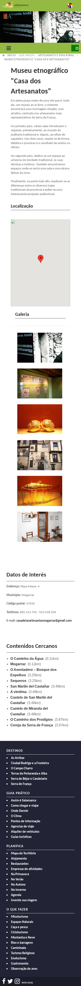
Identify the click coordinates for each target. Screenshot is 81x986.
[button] (40, 259)
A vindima (18, 692)
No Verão (17, 879)
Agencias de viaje (22, 826)
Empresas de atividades (26, 869)
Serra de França (21, 784)
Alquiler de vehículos (25, 832)
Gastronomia (19, 963)
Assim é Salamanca (23, 800)
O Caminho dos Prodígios (31, 719)
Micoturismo (19, 917)
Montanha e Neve (23, 937)
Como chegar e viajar (25, 805)
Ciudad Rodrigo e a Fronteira (30, 763)
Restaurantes (20, 864)
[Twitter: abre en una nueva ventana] (10, 981)
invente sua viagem (24, 900)
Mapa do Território (23, 853)
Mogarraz (18, 664)
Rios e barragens (22, 943)
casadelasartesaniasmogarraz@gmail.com (44, 620)
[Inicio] (15, 5)
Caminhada (18, 948)
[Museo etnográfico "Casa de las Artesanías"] (40, 455)
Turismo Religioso (23, 953)
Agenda (16, 895)
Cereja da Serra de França (31, 725)
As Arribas (17, 758)
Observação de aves (24, 969)
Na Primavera (20, 874)
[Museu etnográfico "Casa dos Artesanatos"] (40, 348)
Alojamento (19, 858)
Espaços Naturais (22, 922)
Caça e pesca (19, 927)
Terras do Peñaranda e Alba (29, 773)
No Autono (18, 884)
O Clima (16, 816)
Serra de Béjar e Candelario (29, 779)
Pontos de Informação (25, 821)
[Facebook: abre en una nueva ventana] (4, 981)
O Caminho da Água (26, 658)
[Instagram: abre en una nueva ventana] (17, 981)
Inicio (11, 55)
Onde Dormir (19, 811)
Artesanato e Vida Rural (56, 55)
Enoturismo (18, 958)
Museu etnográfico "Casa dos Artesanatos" (37, 59)
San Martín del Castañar (29, 686)
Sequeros (18, 681)
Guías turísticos (21, 837)
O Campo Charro (22, 768)
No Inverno (18, 890)
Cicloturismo (19, 932)
